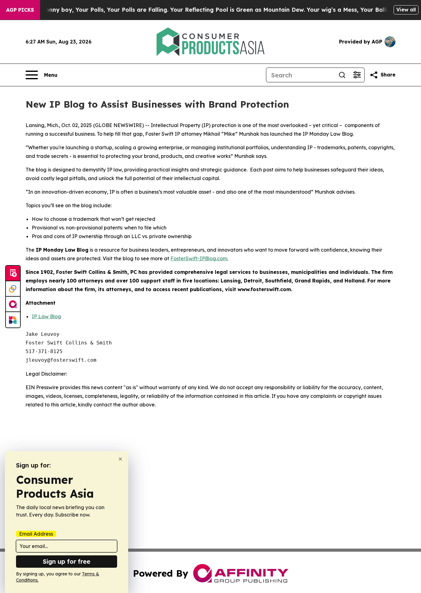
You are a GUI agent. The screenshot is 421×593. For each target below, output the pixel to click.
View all (406, 9)
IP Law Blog (46, 316)
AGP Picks (20, 10)
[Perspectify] (13, 289)
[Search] (342, 75)
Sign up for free (66, 561)
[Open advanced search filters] (356, 75)
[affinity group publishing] (13, 304)
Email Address (36, 534)
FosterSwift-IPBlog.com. (199, 258)
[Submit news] (13, 273)
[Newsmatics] (13, 319)
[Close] (120, 459)
